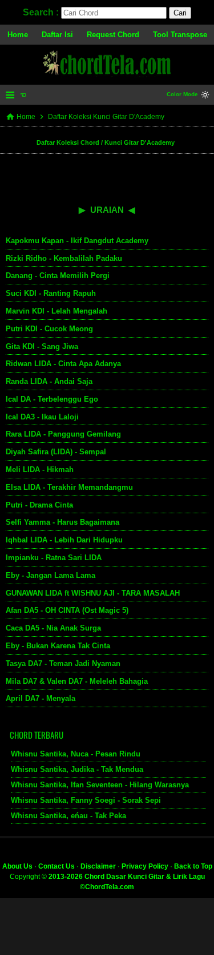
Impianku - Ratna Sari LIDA (54, 557)
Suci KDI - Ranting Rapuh (51, 293)
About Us (17, 866)
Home (17, 34)
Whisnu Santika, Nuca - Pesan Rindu (75, 754)
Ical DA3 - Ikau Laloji (42, 417)
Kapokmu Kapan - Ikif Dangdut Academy (77, 240)
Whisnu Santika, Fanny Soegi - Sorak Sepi (86, 800)
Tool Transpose (180, 34)
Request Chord (113, 34)
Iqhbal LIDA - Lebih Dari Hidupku (64, 540)
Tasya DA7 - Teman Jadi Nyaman (63, 663)
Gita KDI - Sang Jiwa (42, 346)
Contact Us (56, 866)
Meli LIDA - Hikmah (40, 469)
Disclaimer (98, 866)
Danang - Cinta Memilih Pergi (58, 275)
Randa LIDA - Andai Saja (49, 381)
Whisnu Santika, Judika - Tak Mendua (77, 769)
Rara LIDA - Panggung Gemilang (63, 434)
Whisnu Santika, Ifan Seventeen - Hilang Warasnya (100, 784)
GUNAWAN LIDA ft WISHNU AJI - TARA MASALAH (93, 593)
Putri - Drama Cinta (39, 505)
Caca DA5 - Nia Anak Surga (53, 628)
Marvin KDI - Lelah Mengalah (56, 311)
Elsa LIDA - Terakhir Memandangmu (69, 487)
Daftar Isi (57, 34)
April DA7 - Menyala (40, 698)
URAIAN (107, 210)
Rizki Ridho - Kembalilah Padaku (64, 258)
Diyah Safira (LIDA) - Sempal (56, 451)
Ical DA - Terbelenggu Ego (52, 399)
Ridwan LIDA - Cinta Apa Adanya (63, 363)
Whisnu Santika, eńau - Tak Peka (68, 815)
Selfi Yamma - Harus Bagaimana (62, 522)
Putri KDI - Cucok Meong (49, 328)
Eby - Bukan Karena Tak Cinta (58, 645)
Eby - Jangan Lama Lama (50, 575)
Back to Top (193, 866)
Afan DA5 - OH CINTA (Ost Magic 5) (67, 610)
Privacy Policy (145, 866)
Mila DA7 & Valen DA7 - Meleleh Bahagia (77, 681)
